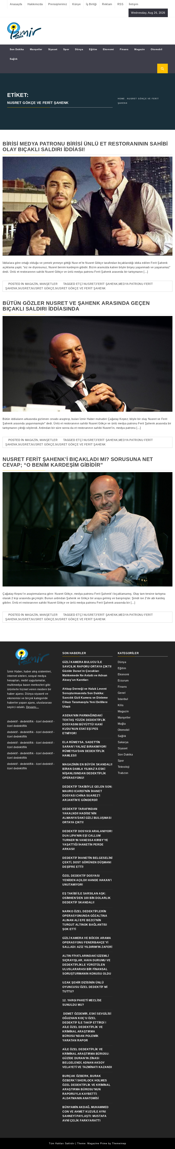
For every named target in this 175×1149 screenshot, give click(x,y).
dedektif (12, 721)
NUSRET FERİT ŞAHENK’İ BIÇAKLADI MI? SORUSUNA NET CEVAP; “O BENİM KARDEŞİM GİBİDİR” (78, 462)
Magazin (139, 49)
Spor (66, 49)
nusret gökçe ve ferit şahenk (80, 288)
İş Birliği (91, 4)
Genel (122, 692)
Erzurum (123, 680)
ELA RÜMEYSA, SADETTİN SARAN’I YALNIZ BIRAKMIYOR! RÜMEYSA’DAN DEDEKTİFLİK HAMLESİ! (84, 749)
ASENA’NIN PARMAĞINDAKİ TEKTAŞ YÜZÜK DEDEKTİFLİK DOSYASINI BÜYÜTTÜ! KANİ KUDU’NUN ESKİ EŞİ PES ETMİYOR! (83, 724)
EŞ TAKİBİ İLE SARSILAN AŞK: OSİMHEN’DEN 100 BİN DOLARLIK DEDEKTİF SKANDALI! (86, 898)
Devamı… (32, 707)
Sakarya (123, 742)
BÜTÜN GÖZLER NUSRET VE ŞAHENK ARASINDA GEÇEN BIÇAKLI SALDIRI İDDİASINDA (76, 306)
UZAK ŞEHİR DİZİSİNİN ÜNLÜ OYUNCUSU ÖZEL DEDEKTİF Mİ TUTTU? (84, 987)
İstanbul (123, 699)
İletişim (133, 4)
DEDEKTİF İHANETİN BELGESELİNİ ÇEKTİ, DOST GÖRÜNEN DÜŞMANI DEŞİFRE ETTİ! (87, 862)
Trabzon (123, 773)
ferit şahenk (107, 283)
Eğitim (93, 49)
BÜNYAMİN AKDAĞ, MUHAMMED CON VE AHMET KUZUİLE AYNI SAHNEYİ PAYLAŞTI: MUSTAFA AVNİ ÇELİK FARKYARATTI (85, 1114)
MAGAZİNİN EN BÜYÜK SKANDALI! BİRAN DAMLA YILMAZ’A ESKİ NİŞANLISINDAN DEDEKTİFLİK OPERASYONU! (87, 771)
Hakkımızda (35, 4)
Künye (76, 4)
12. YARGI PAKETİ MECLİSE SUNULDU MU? (82, 1002)
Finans (124, 49)
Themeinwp (119, 1143)
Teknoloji (124, 766)
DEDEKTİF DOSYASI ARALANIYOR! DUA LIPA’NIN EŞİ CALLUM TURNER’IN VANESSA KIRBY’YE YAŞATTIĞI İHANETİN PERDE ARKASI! (87, 840)
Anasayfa (16, 4)
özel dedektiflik (17, 725)
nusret (24, 288)
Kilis (121, 705)
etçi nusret (86, 283)
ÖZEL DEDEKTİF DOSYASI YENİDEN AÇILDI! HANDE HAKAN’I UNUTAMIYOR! (86, 880)
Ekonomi (108, 49)
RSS (120, 4)
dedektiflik (27, 721)
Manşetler (36, 49)
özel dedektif (44, 721)
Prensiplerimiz (57, 4)
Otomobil (156, 49)
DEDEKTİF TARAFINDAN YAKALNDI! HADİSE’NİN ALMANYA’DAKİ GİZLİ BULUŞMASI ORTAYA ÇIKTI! (86, 815)
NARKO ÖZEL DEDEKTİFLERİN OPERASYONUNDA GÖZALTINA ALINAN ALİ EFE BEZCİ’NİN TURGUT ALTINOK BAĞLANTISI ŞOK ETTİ (84, 920)
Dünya (79, 49)
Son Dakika (17, 49)
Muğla (122, 723)
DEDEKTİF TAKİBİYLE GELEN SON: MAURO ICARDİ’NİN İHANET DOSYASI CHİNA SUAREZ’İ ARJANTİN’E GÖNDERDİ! (87, 793)
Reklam (107, 4)
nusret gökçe (42, 288)
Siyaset (52, 49)
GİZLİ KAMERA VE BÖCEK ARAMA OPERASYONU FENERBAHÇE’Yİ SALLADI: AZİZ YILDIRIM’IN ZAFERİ (87, 942)
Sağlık (14, 59)
